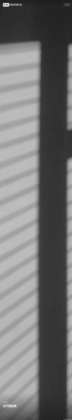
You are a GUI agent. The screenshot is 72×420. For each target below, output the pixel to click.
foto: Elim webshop (68, 419)
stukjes (5, 402)
